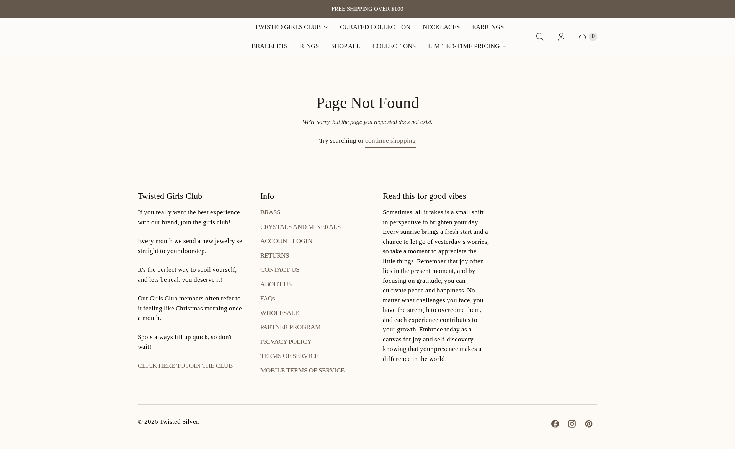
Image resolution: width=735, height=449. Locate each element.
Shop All (345, 46)
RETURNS (274, 255)
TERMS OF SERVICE (289, 355)
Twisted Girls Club (288, 27)
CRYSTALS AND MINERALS (300, 226)
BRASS (270, 212)
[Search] (539, 37)
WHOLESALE (279, 313)
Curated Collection (375, 27)
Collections (394, 46)
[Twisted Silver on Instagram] (572, 424)
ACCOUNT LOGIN (286, 241)
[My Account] (561, 37)
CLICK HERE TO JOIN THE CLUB (185, 365)
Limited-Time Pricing (464, 46)
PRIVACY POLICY (286, 341)
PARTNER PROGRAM (290, 327)
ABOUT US (276, 284)
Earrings (488, 27)
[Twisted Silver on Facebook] (555, 424)
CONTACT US (279, 269)
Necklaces (441, 27)
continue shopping (390, 140)
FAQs (267, 298)
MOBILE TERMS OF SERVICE (302, 370)
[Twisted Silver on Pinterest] (588, 424)
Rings (309, 46)
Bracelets (269, 46)
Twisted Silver (179, 421)
